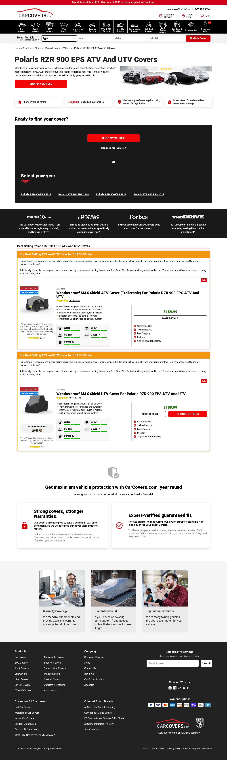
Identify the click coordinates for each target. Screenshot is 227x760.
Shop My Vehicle (40, 83)
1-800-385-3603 (201, 8)
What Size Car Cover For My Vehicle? (35, 735)
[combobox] (42, 38)
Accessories (51, 690)
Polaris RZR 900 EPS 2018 (73, 194)
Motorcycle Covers (54, 657)
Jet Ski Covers (23, 684)
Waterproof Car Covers (27, 712)
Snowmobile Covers (55, 668)
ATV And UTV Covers (33, 48)
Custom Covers (52, 679)
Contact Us (90, 668)
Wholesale (207, 748)
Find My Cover (198, 38)
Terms (146, 748)
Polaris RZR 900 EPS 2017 (111, 194)
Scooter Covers (52, 662)
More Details (170, 318)
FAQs (87, 662)
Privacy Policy (173, 748)
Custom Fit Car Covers (27, 729)
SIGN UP (206, 663)
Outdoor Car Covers (25, 723)
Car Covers (21, 657)
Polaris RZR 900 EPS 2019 (36, 194)
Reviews (89, 673)
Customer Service (94, 657)
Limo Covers (21, 679)
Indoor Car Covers (24, 718)
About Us (89, 684)
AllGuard (185, 732)
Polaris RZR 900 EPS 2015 (149, 194)
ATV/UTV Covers (24, 690)
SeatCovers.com (93, 729)
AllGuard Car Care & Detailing (99, 707)
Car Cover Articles (94, 679)
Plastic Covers (52, 673)
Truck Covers (22, 668)
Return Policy (158, 748)
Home (17, 48)
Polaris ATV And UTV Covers (58, 48)
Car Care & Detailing (54, 684)
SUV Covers (21, 662)
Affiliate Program (191, 748)
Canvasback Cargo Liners (98, 712)
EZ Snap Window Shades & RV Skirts (104, 718)
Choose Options (188, 414)
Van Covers (21, 673)
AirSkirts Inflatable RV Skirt (99, 723)
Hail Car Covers (23, 707)
